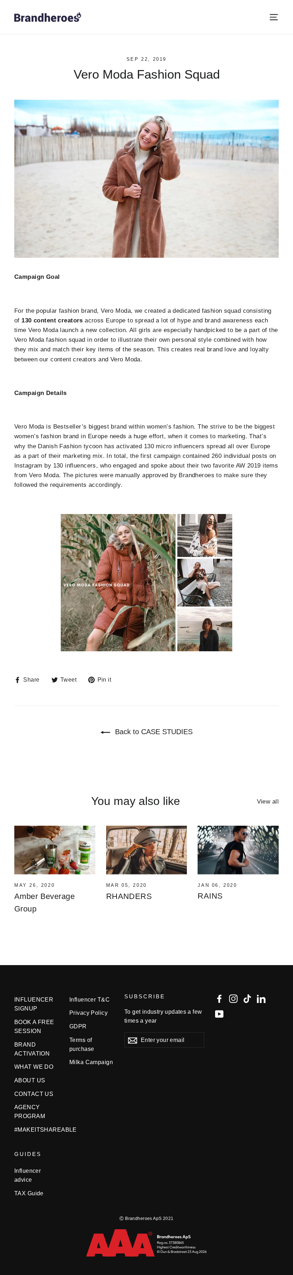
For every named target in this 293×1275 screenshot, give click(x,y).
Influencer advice (27, 1175)
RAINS (210, 895)
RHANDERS (129, 896)
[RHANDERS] (146, 850)
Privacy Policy (88, 1013)
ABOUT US (29, 1080)
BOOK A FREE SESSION (34, 1026)
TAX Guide (29, 1193)
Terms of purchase (81, 1044)
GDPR (78, 1026)
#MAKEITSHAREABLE (36, 1130)
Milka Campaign (91, 1062)
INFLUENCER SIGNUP (33, 1004)
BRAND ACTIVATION (32, 1049)
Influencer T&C (89, 1000)
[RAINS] (238, 850)
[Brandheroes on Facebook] (219, 998)
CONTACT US (33, 1094)
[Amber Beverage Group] (54, 850)
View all (268, 801)
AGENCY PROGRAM (29, 1111)
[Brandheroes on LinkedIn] (261, 998)
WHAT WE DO (33, 1067)
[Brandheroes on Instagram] (233, 998)
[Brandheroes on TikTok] (247, 998)
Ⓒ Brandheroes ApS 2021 (146, 1218)
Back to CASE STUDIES (153, 732)
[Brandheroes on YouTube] (219, 1013)
